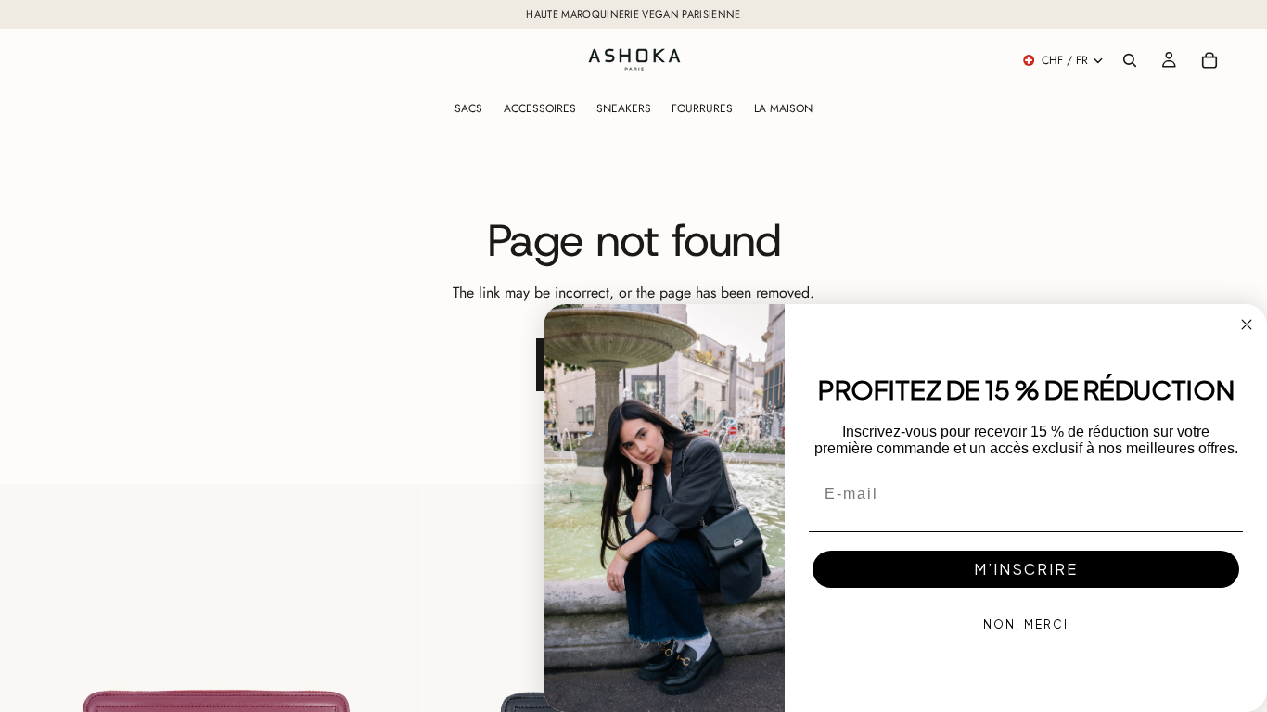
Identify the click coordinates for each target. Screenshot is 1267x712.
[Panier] (1209, 60)
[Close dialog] (1246, 324)
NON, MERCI (1026, 624)
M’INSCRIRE (1026, 568)
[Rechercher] (1129, 60)
